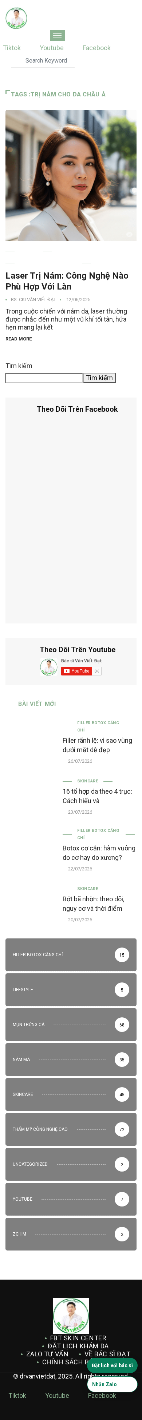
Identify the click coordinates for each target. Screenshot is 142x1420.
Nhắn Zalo (104, 1384)
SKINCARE (87, 781)
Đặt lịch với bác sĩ (112, 1365)
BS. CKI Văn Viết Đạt (33, 299)
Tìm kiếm (18, 366)
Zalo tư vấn (47, 1354)
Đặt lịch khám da (78, 1346)
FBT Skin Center (78, 1338)
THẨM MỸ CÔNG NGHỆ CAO (48, 263)
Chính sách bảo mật (78, 1362)
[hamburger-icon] (57, 35)
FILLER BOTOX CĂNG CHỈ (98, 727)
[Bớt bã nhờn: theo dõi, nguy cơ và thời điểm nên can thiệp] (30, 904)
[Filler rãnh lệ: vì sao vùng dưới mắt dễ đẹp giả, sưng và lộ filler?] (30, 739)
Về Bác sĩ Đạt (107, 1354)
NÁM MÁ (29, 251)
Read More (18, 339)
